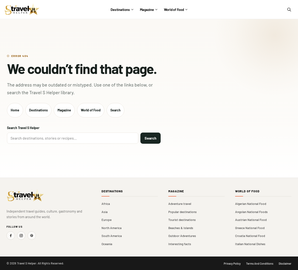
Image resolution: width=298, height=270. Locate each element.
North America (112, 228)
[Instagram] (21, 235)
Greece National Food (249, 228)
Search (115, 110)
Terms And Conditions (259, 263)
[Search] (289, 9)
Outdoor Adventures (182, 236)
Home (15, 110)
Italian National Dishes (250, 244)
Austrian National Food (251, 220)
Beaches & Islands (180, 228)
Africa (106, 204)
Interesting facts (179, 244)
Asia (105, 212)
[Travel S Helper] (22, 9)
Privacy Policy (232, 263)
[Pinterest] (31, 235)
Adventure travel (179, 204)
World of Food (174, 9)
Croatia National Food (250, 236)
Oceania (107, 244)
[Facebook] (11, 235)
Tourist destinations (182, 220)
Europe (107, 220)
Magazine (147, 9)
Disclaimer (285, 263)
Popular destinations (182, 212)
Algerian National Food (250, 204)
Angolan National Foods (251, 212)
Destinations (120, 9)
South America (112, 236)
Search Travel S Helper (23, 128)
